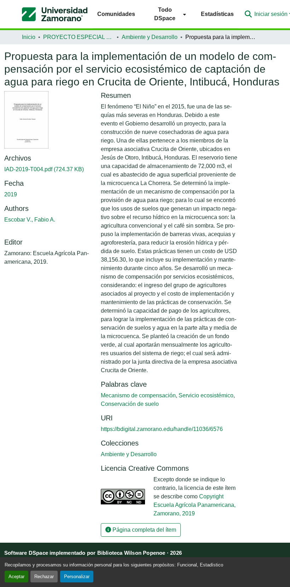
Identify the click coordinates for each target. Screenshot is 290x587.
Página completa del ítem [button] (143, 530)
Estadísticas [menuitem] (217, 14)
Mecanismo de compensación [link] (138, 395)
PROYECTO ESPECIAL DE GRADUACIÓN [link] (78, 37)
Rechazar (44, 576)
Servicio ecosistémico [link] (206, 395)
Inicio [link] (28, 37)
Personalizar (76, 576)
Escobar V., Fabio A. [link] (29, 220)
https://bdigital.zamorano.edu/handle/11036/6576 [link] (162, 429)
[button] (54, 14)
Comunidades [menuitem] (116, 14)
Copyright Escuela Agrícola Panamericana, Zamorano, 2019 (194, 504)
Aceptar (16, 576)
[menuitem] (168, 14)
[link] (48, 169)
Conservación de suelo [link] (130, 404)
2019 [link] (10, 194)
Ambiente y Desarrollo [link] (150, 37)
